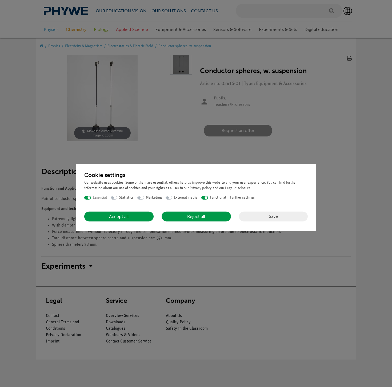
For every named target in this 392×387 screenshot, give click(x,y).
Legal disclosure (237, 188)
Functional (218, 198)
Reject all (196, 216)
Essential (100, 198)
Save (273, 216)
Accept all (119, 216)
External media (186, 198)
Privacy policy (201, 188)
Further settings (242, 198)
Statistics (126, 198)
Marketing (154, 198)
